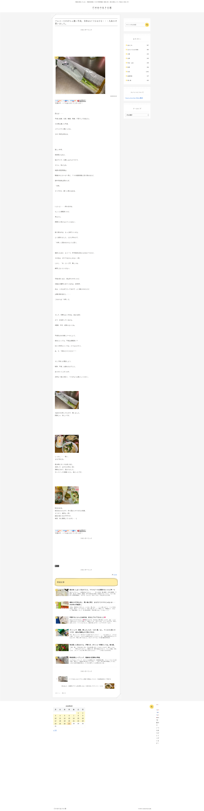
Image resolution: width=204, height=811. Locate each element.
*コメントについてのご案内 (134, 98)
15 (78, 718)
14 (74, 718)
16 (83, 718)
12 (64, 718)
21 (74, 721)
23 (83, 721)
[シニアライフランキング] (81, 100)
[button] (147, 25)
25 (60, 723)
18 (60, 721)
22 (78, 721)
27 (69, 723)
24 (55, 723)
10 (55, 718)
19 (64, 721)
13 (69, 718)
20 (69, 721)
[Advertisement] (86, 42)
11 (60, 718)
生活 (58, 566)
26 (64, 723)
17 (55, 721)
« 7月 (55, 730)
